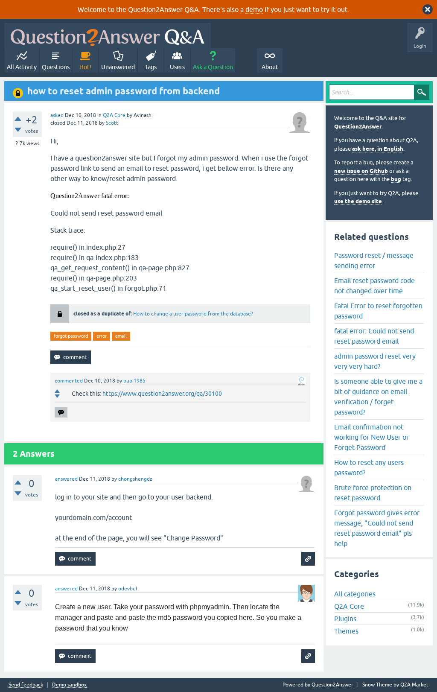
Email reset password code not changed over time (374, 286)
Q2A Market (414, 685)
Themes (346, 631)
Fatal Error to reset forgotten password (378, 311)
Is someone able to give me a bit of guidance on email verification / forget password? (378, 396)
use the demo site (358, 201)
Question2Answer (358, 126)
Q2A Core (114, 115)
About (270, 67)
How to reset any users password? (369, 467)
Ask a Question (213, 67)
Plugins (345, 618)
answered (66, 479)
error (101, 336)
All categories (355, 594)
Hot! (85, 67)
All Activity (22, 67)
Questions (56, 67)
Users (177, 67)
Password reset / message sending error (374, 260)
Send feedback (26, 685)
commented (69, 381)
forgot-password (71, 336)
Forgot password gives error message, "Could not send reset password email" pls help (377, 528)
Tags (151, 67)
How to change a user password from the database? (193, 314)
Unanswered (118, 67)
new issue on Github (361, 171)
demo (254, 9)
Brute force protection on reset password (372, 493)
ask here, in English (377, 149)
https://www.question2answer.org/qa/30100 (162, 393)
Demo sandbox (69, 685)
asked (57, 115)
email (121, 336)
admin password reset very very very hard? (375, 361)
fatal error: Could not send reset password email (374, 336)
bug (396, 179)
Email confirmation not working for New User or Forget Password (371, 437)
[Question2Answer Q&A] (107, 35)
